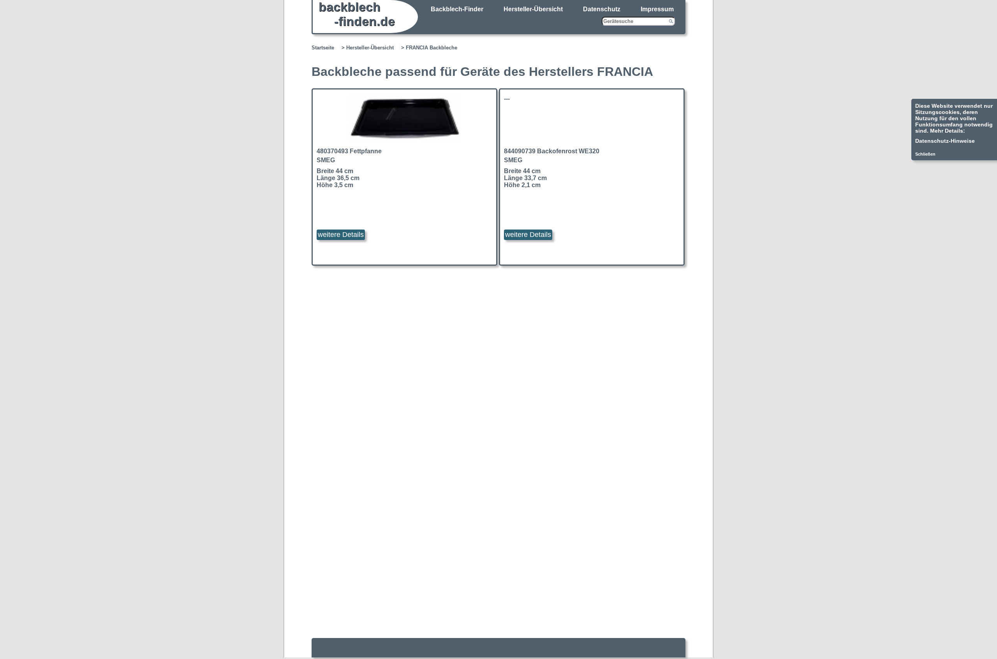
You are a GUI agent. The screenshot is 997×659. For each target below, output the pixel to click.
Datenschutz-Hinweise (945, 141)
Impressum (657, 9)
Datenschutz (601, 9)
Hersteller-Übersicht (533, 9)
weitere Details (341, 234)
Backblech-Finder (457, 9)
